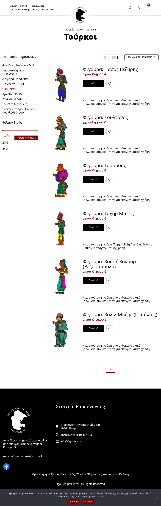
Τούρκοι (79, 30)
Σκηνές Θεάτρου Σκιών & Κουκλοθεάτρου (19, 110)
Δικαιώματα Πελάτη (116, 474)
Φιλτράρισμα (26, 138)
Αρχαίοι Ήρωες (12, 94)
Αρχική (69, 30)
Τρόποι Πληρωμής (89, 474)
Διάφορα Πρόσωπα (15, 79)
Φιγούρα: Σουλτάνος (105, 117)
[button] (146, 8)
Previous (90, 369)
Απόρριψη (88, 501)
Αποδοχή (74, 501)
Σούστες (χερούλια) (15, 104)
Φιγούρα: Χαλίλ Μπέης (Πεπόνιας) (120, 314)
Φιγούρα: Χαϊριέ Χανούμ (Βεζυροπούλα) (109, 264)
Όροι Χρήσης (40, 474)
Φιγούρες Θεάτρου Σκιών (19, 65)
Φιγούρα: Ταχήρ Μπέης (108, 213)
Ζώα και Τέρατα (12, 99)
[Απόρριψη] (157, 497)
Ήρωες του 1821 (13, 84)
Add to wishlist (109, 83)
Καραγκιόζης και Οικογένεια (13, 72)
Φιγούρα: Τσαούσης (104, 165)
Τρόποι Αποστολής (63, 474)
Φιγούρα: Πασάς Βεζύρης (110, 69)
